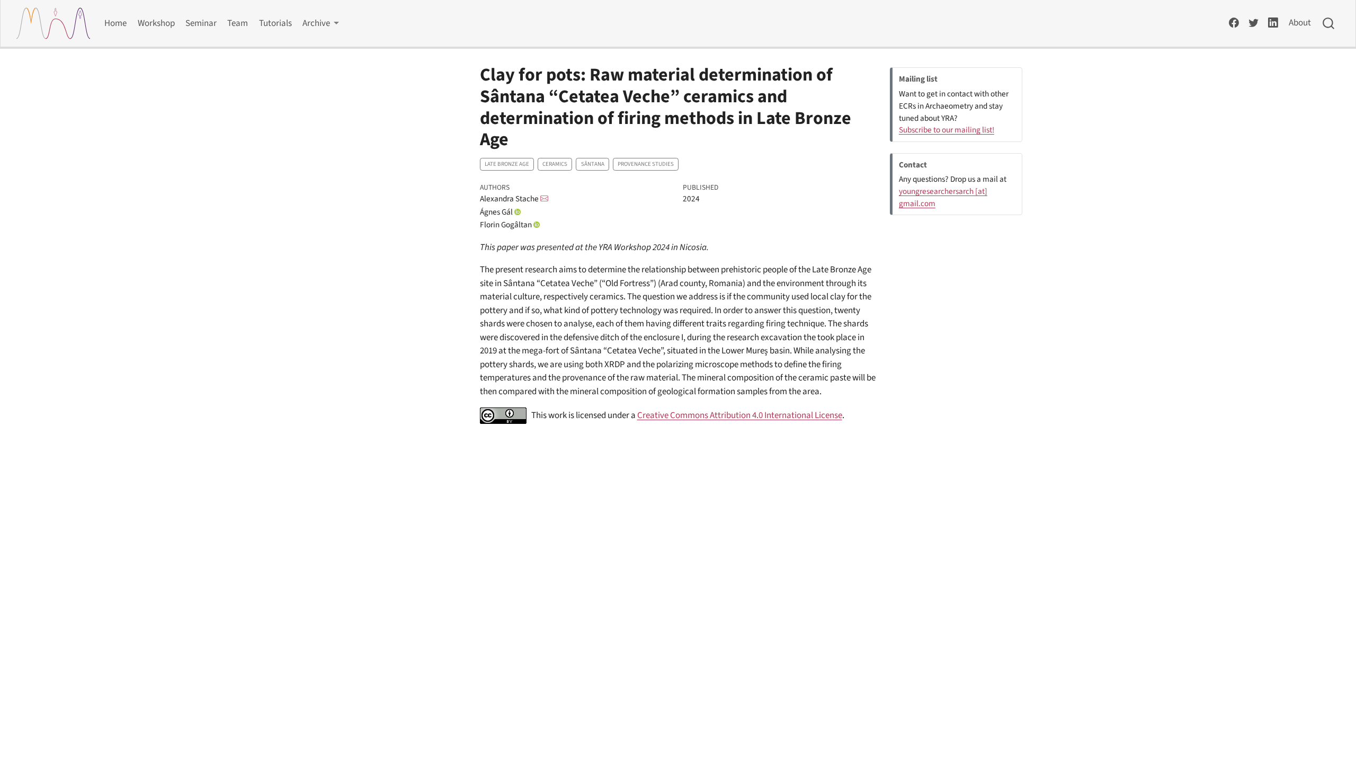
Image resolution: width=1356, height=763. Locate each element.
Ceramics (554, 164)
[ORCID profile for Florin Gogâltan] (536, 224)
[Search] (1328, 23)
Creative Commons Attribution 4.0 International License (739, 415)
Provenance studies (646, 164)
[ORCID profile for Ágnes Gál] (517, 212)
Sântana (592, 164)
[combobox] (1329, 23)
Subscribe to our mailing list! (946, 130)
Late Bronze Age (507, 164)
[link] (321, 23)
